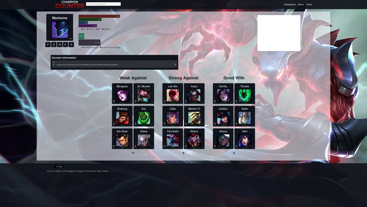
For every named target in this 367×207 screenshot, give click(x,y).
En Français (79, 171)
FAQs (99, 171)
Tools (309, 4)
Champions (290, 4)
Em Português (68, 171)
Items (301, 4)
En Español (58, 171)
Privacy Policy (90, 171)
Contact (105, 171)
